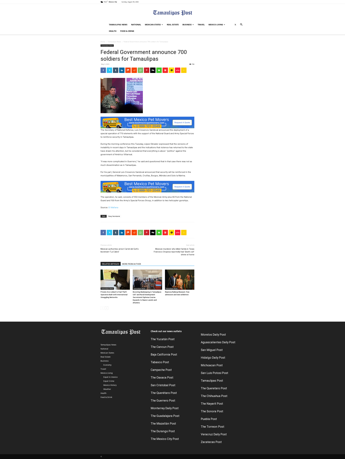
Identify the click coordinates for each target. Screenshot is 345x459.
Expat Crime (108, 381)
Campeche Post (161, 370)
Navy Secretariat (114, 216)
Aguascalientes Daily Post (218, 342)
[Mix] (128, 70)
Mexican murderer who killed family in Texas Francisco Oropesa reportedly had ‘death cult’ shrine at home (174, 252)
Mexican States (153, 24)
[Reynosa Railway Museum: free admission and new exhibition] (179, 280)
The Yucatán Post (163, 339)
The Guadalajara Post (165, 416)
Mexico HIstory (110, 385)
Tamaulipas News (118, 24)
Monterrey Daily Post (165, 408)
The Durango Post (163, 431)
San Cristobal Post (163, 385)
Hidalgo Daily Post (213, 357)
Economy (107, 365)
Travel (201, 24)
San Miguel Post (212, 350)
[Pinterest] (146, 70)
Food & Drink (127, 31)
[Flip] (165, 70)
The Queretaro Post (214, 388)
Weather (107, 389)
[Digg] (153, 70)
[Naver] (159, 70)
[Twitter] (235, 24)
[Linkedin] (122, 70)
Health (112, 31)
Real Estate (173, 24)
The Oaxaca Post (162, 377)
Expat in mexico (110, 377)
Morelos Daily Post (213, 334)
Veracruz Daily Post (214, 434)
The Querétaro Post (164, 393)
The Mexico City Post (165, 439)
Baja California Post (164, 354)
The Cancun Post (162, 347)
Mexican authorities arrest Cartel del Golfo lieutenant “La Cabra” (120, 250)
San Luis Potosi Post (214, 373)
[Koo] (184, 70)
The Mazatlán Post (163, 423)
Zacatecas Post (211, 442)
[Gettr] (177, 70)
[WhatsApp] (140, 70)
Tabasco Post (160, 362)
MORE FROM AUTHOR (131, 264)
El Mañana (113, 207)
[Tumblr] (115, 70)
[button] (241, 25)
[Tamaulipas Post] (172, 13)
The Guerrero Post (163, 400)
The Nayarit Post (212, 403)
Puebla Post (209, 419)
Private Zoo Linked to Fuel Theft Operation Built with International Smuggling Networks (114, 294)
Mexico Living (215, 24)
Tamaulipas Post (212, 380)
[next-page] (106, 308)
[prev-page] (102, 308)
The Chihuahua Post (214, 396)
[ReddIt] (134, 70)
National (136, 24)
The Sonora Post (212, 411)
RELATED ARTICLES (110, 264)
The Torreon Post (212, 426)
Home (103, 42)
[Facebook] (103, 70)
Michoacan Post (212, 365)
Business (187, 24)
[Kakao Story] (171, 70)
